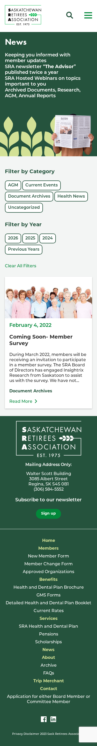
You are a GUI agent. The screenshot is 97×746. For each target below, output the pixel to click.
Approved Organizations (48, 572)
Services (49, 619)
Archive (49, 666)
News (48, 650)
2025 (30, 238)
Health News (71, 196)
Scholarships (48, 642)
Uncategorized (24, 208)
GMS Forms (48, 595)
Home (48, 541)
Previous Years (23, 250)
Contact (48, 689)
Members (48, 549)
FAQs (48, 673)
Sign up (48, 514)
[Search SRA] (69, 16)
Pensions (48, 634)
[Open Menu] (88, 16)
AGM (13, 185)
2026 (13, 238)
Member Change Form (48, 564)
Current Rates (49, 611)
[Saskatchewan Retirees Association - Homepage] (23, 24)
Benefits (48, 580)
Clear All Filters (20, 266)
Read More (20, 402)
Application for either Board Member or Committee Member (48, 699)
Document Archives (29, 196)
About (48, 658)
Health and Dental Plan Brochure (48, 588)
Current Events (41, 185)
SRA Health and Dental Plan (48, 627)
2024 (47, 238)
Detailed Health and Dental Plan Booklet (48, 603)
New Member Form (48, 556)
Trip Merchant (48, 681)
